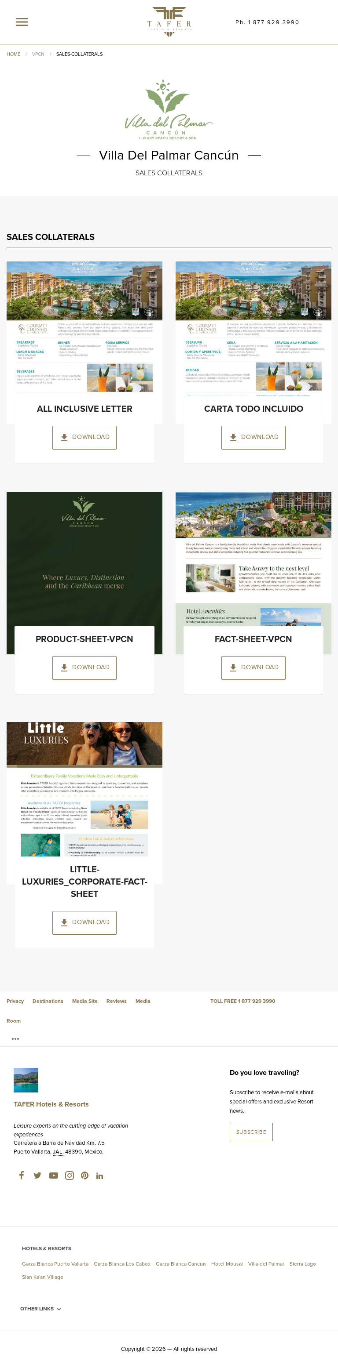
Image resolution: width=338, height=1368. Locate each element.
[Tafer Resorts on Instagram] (69, 1177)
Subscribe (251, 1132)
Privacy (15, 1001)
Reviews (117, 1001)
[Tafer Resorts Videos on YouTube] (53, 1177)
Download (84, 437)
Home (13, 54)
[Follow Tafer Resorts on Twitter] (37, 1177)
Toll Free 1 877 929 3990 (242, 1001)
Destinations (48, 1001)
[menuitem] (17, 1038)
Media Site (85, 1001)
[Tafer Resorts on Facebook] (21, 1177)
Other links (41, 1309)
